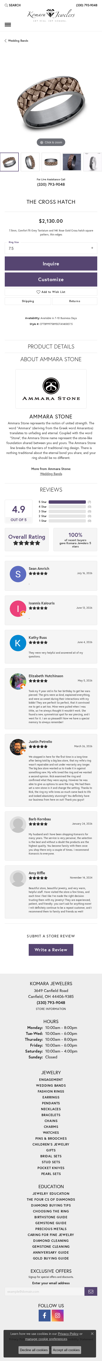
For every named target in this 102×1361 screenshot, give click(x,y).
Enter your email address (51, 1283)
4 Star (43, 506)
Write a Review (51, 949)
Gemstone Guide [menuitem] (50, 1223)
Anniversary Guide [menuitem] (51, 1252)
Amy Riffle (37, 873)
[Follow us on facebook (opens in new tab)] (45, 1315)
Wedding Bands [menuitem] (51, 1085)
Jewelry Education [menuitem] (51, 1193)
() (89, 502)
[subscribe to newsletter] (90, 1291)
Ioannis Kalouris (42, 603)
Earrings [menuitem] (50, 1097)
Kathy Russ (38, 637)
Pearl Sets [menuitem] (51, 1173)
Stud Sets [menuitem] (51, 1162)
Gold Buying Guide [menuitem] (51, 1258)
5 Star (43, 502)
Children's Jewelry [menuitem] (51, 1144)
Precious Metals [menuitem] (51, 1229)
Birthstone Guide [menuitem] (51, 1217)
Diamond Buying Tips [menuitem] (51, 1205)
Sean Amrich (39, 568)
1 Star (43, 521)
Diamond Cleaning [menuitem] (51, 1240)
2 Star (43, 516)
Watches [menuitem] (51, 1132)
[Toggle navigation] (8, 24)
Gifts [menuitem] (51, 1150)
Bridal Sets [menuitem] (51, 1156)
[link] (86, 5)
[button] (13, 5)
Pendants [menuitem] (51, 1103)
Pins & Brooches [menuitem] (51, 1138)
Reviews (51, 489)
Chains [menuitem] (51, 1120)
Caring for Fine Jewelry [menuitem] (51, 1234)
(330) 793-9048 (51, 184)
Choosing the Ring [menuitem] (51, 1211)
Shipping (28, 301)
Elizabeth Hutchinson (46, 675)
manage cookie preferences (46, 1339)
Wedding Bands (18, 40)
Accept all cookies (66, 1350)
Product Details (51, 346)
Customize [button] (51, 279)
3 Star (43, 511)
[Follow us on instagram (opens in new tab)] (58, 1315)
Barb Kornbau (40, 819)
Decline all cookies (34, 1350)
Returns (74, 301)
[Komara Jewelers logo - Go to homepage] (51, 15)
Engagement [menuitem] (51, 1079)
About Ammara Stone (51, 359)
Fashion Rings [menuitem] (51, 1091)
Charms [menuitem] (51, 1126)
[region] (51, 102)
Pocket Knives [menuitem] (51, 1168)
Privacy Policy (68, 1334)
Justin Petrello (40, 741)
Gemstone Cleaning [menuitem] (51, 1246)
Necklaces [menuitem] (51, 1109)
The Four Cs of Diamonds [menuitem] (51, 1199)
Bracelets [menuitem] (51, 1115)
